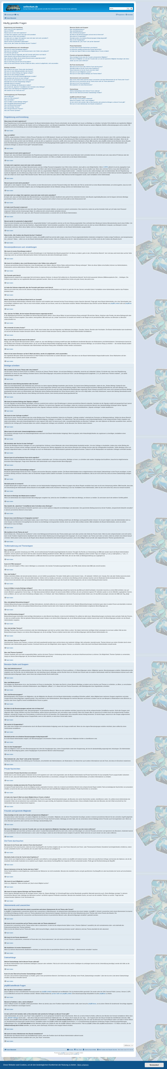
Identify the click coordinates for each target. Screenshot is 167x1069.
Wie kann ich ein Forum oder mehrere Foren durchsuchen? (86, 66)
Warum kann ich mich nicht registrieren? (15, 32)
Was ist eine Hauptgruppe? (77, 39)
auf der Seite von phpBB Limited (62, 993)
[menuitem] (16, 14)
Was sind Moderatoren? (76, 31)
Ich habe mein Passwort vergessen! (14, 39)
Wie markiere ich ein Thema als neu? (14, 90)
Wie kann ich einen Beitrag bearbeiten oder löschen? (18, 71)
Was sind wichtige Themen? (12, 107)
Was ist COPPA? (9, 31)
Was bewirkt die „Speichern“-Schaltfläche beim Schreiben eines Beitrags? (24, 87)
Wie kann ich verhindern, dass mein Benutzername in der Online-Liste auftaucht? (26, 51)
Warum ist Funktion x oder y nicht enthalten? (82, 100)
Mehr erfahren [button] (83, 1065)
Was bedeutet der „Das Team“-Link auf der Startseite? (85, 41)
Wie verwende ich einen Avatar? (13, 60)
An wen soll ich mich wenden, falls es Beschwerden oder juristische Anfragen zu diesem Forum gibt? (97, 102)
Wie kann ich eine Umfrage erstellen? (14, 74)
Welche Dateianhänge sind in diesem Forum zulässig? (85, 91)
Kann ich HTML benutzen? (11, 98)
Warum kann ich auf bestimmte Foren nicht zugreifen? (19, 80)
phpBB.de (128, 303)
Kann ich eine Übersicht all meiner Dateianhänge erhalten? (86, 92)
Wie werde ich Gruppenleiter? (78, 36)
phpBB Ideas (92, 1004)
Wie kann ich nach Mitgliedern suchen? (80, 72)
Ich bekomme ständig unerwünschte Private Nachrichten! (85, 49)
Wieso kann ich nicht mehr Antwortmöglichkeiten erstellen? (20, 76)
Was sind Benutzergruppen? (78, 32)
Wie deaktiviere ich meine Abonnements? (81, 85)
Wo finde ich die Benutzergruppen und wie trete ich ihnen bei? (87, 34)
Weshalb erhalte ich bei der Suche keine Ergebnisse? (84, 68)
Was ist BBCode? (9, 96)
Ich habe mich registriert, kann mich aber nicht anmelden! (20, 34)
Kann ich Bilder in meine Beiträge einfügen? (16, 101)
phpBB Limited (115, 303)
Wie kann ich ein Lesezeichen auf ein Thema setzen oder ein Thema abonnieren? (92, 81)
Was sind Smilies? (9, 100)
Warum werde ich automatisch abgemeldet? (16, 41)
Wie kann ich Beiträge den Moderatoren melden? (17, 85)
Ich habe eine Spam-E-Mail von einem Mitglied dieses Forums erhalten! (89, 51)
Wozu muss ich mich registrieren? (13, 29)
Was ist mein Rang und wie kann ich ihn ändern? (17, 61)
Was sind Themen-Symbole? (12, 110)
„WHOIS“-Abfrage (12, 1018)
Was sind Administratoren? (77, 29)
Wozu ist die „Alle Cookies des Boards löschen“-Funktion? (20, 43)
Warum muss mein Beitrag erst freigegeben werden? (18, 88)
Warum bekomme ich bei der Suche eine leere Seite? (84, 70)
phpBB (62, 1052)
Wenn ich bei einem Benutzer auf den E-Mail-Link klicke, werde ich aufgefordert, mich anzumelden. (31, 63)
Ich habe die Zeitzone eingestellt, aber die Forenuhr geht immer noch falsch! (25, 54)
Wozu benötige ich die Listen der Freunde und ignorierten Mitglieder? (88, 57)
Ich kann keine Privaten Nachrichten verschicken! (83, 47)
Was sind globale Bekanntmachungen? (15, 103)
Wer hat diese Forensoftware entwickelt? (81, 98)
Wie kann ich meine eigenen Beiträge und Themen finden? (86, 73)
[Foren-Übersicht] (13, 7)
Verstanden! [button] (154, 1065)
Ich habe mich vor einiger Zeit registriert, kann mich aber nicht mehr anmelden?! (26, 38)
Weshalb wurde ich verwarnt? (12, 83)
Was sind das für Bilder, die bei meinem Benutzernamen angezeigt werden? (25, 58)
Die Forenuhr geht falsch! (11, 52)
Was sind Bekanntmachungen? (12, 105)
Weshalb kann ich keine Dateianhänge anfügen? (17, 81)
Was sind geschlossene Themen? (13, 108)
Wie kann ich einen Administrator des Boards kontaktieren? (86, 104)
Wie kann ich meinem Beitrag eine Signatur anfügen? (18, 73)
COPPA (105, 167)
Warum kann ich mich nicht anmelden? (15, 36)
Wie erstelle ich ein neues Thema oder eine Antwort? (18, 69)
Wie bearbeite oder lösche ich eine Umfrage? (16, 78)
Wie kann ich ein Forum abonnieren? (80, 83)
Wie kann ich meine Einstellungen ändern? (15, 49)
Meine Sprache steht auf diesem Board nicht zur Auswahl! (20, 56)
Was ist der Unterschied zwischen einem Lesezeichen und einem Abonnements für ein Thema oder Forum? (99, 79)
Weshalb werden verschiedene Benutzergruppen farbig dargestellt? (88, 38)
